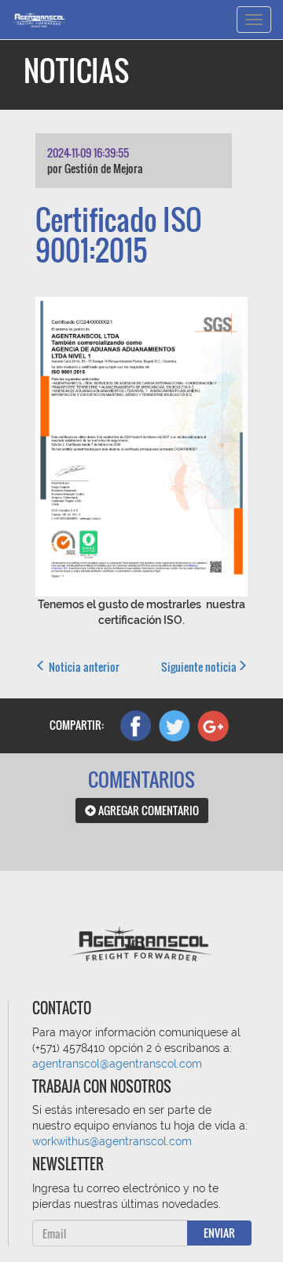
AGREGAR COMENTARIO (147, 810)
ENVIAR (219, 1232)
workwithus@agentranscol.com (112, 1141)
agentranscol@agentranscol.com (117, 1063)
